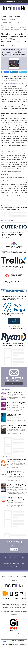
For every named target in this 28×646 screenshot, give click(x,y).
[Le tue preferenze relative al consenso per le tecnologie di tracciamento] (20, 644)
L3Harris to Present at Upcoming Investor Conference (11, 282)
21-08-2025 (12, 45)
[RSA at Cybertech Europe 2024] (3, 396)
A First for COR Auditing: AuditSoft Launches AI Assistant (12, 329)
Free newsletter (15, 209)
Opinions (11, 16)
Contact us (14, 580)
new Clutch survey (15, 83)
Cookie (11, 633)
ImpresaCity (21, 558)
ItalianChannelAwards (18, 563)
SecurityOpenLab (10, 560)
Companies (10, 13)
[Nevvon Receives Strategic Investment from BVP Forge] (14, 307)
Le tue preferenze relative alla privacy (15, 641)
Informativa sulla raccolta (9, 644)
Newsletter (13, 19)
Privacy (17, 633)
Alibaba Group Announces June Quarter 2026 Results (16, 460)
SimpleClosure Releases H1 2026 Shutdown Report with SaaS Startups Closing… (15, 472)
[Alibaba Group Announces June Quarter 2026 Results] (3, 463)
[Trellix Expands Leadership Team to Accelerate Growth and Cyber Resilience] (14, 260)
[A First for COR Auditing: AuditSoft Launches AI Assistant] (14, 322)
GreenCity (19, 560)
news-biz (9, 26)
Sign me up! (14, 549)
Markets (4, 16)
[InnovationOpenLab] (14, 8)
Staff (17, 576)
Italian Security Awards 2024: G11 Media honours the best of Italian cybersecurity (16, 404)
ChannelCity (21, 1)
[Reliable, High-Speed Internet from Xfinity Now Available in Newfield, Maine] (14, 245)
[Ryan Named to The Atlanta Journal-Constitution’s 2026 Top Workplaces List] (14, 337)
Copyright (23, 576)
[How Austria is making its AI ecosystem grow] (3, 417)
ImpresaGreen (7, 563)
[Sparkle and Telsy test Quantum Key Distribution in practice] (3, 429)
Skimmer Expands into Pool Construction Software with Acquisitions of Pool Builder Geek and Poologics (14, 298)
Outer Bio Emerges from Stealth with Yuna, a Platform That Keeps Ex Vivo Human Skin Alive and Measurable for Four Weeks (13, 235)
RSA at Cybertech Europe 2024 (16, 392)
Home (3, 13)
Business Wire (5, 45)
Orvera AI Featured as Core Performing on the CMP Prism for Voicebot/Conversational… (17, 485)
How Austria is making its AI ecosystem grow (15, 415)
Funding (18, 13)
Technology (5, 19)
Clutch (18, 171)
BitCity (5, 558)
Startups (17, 16)
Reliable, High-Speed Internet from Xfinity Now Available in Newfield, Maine (14, 251)
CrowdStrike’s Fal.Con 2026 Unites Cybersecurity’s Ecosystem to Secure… (17, 499)
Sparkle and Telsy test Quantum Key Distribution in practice (16, 426)
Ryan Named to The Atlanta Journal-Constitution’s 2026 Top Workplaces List (14, 344)
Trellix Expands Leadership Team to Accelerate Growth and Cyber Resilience (14, 267)
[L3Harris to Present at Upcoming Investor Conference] (14, 275)
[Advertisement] (14, 535)
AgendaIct (14, 566)
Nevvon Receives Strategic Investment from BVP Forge (13, 314)
